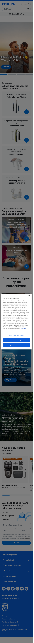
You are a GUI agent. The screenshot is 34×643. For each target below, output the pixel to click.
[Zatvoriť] (29, 295)
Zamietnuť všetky (16, 341)
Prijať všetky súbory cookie (16, 346)
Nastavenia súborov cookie (16, 336)
